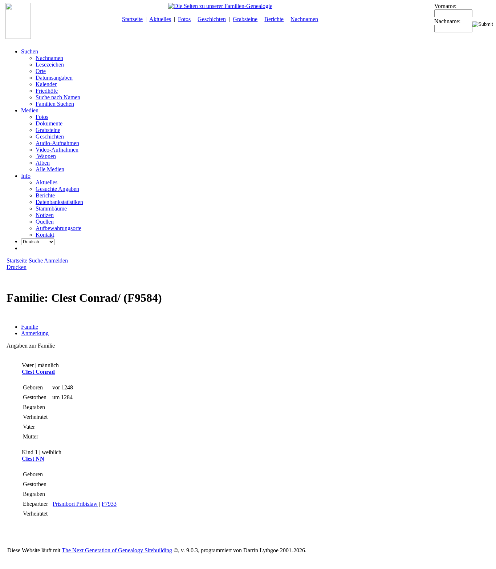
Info (26, 176)
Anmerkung (35, 333)
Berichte (274, 19)
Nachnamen (304, 19)
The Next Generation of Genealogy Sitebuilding (117, 550)
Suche (36, 260)
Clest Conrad (38, 372)
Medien (29, 110)
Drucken (17, 267)
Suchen (29, 51)
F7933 (109, 504)
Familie (29, 327)
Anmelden (56, 260)
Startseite (132, 19)
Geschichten (212, 19)
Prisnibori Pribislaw (75, 504)
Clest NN (33, 459)
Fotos (184, 19)
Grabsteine (245, 19)
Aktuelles (160, 19)
